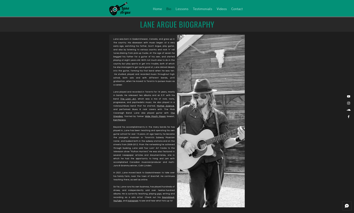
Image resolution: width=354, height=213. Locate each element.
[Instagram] (349, 103)
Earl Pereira (119, 120)
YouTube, (117, 201)
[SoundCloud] (349, 110)
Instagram (133, 201)
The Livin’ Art (128, 99)
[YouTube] (349, 96)
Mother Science (165, 106)
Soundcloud (168, 197)
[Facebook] (349, 117)
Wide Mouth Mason (155, 116)
